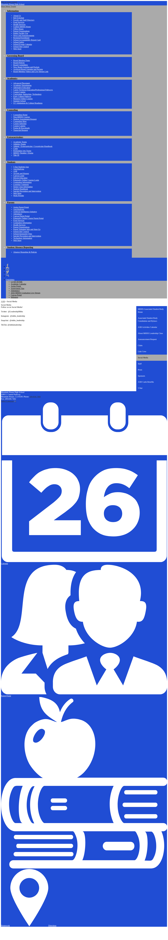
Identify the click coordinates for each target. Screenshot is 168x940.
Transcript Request (20, 130)
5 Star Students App (21, 167)
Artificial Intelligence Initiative (25, 212)
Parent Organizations (21, 31)
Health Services (19, 24)
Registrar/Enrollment (21, 38)
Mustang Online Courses (23, 99)
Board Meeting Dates (21, 60)
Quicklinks (10, 280)
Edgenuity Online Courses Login (26, 180)
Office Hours (18, 29)
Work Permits (18, 196)
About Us (17, 16)
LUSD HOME (17, 282)
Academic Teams (20, 142)
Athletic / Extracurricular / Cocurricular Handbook (32, 146)
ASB (15, 171)
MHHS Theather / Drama (23, 153)
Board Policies (19, 63)
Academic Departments (22, 85)
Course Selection (19, 124)
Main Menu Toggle (8, 6)
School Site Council (21, 47)
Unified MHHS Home (22, 27)
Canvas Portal (16, 295)
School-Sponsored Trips (22, 234)
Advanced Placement (21, 83)
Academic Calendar (18, 284)
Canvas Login (18, 176)
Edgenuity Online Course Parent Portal (28, 218)
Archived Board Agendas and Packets (28, 69)
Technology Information (22, 238)
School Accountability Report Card (27, 40)
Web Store (17, 49)
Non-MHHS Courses (21, 117)
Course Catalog (19, 92)
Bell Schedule (18, 18)
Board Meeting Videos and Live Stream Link (30, 72)
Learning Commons (21, 185)
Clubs (15, 149)
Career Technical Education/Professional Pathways (33, 90)
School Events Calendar (22, 44)
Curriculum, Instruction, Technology (27, 94)
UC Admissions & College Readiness (27, 103)
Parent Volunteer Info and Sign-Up (26, 229)
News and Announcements (23, 36)
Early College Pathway (22, 96)
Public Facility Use (20, 33)
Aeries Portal (16, 286)
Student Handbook (20, 189)
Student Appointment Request (25, 119)
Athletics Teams (19, 144)
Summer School (19, 101)
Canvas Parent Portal (21, 216)
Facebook (7, 265)
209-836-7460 (35, 397)
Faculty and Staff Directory (23, 20)
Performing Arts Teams (22, 151)
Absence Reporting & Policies (25, 252)
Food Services (18, 22)
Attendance (17, 214)
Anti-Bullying (18, 169)
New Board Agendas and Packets (26, 67)
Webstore (14, 297)
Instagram (7, 268)
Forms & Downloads (21, 128)
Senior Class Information (23, 187)
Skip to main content (9, 2)
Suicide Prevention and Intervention (27, 191)
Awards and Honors (21, 173)
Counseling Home (20, 115)
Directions (52, 926)
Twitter (7, 271)
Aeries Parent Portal (21, 207)
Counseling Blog (19, 121)
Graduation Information (22, 182)
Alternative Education (21, 88)
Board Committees (20, 65)
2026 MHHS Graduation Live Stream (25, 293)
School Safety (18, 42)
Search (7, 275)
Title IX (16, 155)
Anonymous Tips (17, 288)
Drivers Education (20, 178)
